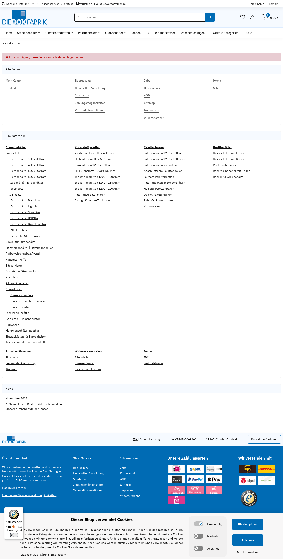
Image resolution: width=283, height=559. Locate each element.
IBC (146, 357)
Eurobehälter (14, 153)
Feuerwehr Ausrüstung (20, 363)
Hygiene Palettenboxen (159, 188)
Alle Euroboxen (20, 230)
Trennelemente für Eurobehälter (27, 342)
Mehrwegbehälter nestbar (22, 330)
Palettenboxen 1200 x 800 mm (163, 153)
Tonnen (149, 351)
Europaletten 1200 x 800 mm (93, 165)
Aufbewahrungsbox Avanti (23, 253)
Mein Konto (257, 4)
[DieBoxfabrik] (24, 17)
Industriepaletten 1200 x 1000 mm (97, 177)
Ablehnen (248, 540)
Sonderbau (80, 479)
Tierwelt (11, 369)
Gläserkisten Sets (21, 295)
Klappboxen (13, 277)
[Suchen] (210, 17)
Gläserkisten (14, 289)
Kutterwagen (152, 206)
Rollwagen (12, 325)
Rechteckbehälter (224, 165)
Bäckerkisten (14, 265)
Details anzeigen (248, 552)
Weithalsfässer (153, 363)
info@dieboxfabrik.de (224, 439)
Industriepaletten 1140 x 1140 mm (97, 182)
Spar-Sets (16, 188)
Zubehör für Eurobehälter (26, 182)
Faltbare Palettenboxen (159, 177)
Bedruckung (81, 468)
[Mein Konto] (252, 17)
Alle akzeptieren (247, 524)
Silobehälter (83, 357)
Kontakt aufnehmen (264, 439)
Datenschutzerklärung (34, 555)
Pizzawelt (12, 357)
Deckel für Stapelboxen (25, 236)
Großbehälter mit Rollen (229, 159)
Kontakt (273, 4)
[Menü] (20, 509)
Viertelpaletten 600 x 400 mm (94, 153)
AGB (123, 479)
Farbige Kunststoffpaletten (92, 200)
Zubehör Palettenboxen (159, 200)
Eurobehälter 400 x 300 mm (28, 165)
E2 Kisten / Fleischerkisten (23, 319)
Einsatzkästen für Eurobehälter (26, 336)
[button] (243, 17)
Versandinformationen (88, 490)
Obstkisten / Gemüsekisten (23, 271)
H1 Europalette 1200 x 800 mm (95, 171)
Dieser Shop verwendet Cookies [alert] (102, 519)
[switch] (198, 523)
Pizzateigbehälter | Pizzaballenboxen (29, 248)
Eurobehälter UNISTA (24, 218)
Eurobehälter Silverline (25, 212)
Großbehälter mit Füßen (229, 153)
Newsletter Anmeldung (88, 473)
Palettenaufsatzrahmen (90, 194)
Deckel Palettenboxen (158, 194)
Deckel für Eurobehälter (21, 242)
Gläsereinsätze (20, 307)
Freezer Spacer (84, 363)
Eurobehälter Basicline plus (28, 224)
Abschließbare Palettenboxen (163, 171)
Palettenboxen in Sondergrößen (164, 182)
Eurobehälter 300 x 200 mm (28, 159)
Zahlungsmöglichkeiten (88, 485)
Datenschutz (128, 473)
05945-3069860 (185, 439)
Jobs (123, 468)
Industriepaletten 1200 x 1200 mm (97, 188)
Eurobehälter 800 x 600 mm (28, 177)
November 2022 (16, 398)
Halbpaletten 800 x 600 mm (93, 159)
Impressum (127, 490)
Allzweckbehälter (17, 283)
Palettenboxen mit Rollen (160, 165)
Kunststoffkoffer (16, 259)
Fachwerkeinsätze (17, 313)
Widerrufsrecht (130, 496)
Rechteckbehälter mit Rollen (231, 171)
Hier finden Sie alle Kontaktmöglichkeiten (29, 495)
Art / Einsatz (13, 194)
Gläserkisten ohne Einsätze (28, 301)
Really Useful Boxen (88, 369)
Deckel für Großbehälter (228, 177)
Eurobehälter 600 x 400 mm (28, 171)
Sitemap (125, 485)
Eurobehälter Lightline (24, 206)
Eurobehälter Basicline (25, 200)
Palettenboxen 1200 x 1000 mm (164, 159)
